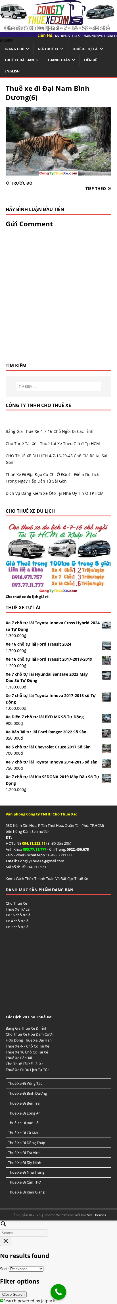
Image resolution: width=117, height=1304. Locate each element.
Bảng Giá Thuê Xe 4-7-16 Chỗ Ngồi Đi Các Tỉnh (49, 431)
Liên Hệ (90, 60)
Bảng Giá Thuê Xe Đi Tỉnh (26, 1028)
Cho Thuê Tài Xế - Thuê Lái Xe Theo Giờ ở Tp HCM (53, 443)
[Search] (58, 1227)
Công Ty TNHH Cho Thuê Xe (38, 405)
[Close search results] (5, 1241)
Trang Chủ (14, 49)
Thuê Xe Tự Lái (85, 49)
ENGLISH (12, 71)
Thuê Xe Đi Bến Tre (23, 1103)
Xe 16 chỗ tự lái (18, 914)
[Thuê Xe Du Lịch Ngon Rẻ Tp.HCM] (58, 33)
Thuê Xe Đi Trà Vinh (24, 1152)
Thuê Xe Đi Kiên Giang (26, 1192)
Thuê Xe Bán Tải (19, 1057)
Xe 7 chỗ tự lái (17, 926)
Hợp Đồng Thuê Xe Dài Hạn (29, 1040)
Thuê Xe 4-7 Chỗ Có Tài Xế (27, 1046)
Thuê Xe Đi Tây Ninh (24, 1162)
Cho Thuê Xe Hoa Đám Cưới (29, 1034)
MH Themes (96, 1215)
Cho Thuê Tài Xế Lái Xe (24, 1063)
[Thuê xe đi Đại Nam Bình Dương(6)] (58, 172)
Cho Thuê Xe (16, 903)
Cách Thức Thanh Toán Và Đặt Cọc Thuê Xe (52, 878)
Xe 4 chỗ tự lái (17, 920)
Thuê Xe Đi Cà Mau (23, 1132)
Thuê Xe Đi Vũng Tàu (25, 1083)
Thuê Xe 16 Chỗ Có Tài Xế (27, 1052)
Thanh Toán (58, 60)
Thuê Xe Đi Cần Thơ (24, 1182)
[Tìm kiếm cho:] (58, 386)
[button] (6, 40)
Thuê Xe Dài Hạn (19, 60)
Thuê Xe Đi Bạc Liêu (24, 1122)
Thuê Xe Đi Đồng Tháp (26, 1142)
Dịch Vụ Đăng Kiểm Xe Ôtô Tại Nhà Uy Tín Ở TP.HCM (55, 493)
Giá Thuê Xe (48, 49)
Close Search (13, 1294)
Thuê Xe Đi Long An (24, 1113)
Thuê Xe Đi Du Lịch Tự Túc (27, 1069)
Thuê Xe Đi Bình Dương (27, 1093)
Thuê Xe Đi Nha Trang (26, 1172)
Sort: (4, 1268)
